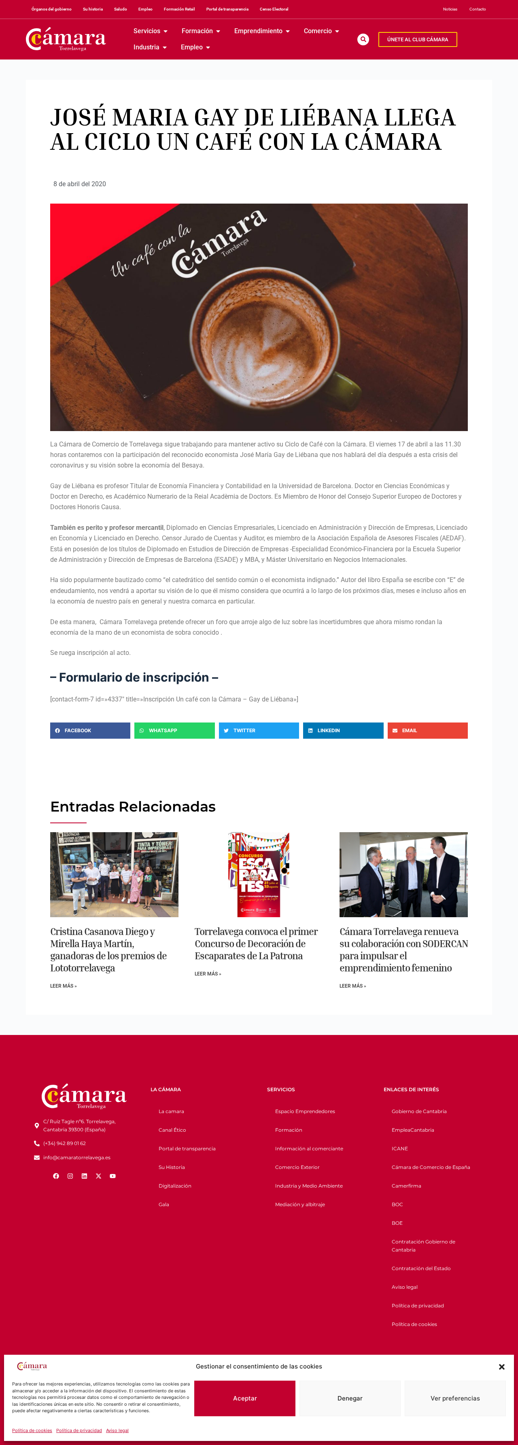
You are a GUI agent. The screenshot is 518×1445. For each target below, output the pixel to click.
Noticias (450, 9)
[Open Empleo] (208, 47)
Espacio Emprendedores (305, 1111)
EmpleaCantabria (413, 1130)
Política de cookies (32, 1430)
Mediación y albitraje (300, 1204)
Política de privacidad (79, 1430)
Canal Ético (172, 1130)
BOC (397, 1204)
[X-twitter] (98, 1176)
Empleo (145, 9)
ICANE (400, 1148)
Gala (164, 1204)
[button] (502, 1367)
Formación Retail (179, 9)
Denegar (350, 1398)
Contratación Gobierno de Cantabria (423, 1246)
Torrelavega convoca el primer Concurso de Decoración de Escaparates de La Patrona (256, 943)
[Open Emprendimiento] (287, 31)
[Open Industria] (164, 47)
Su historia (93, 9)
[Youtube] (112, 1176)
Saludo (120, 9)
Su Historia (172, 1167)
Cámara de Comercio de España (431, 1167)
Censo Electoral (274, 9)
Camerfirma (406, 1186)
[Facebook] (56, 1176)
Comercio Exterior (297, 1167)
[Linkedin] (84, 1176)
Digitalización (175, 1186)
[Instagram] (70, 1176)
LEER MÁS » (63, 986)
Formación (288, 1130)
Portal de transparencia (227, 9)
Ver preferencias (455, 1398)
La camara (171, 1111)
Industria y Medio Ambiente (309, 1186)
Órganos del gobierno (52, 9)
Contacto (477, 9)
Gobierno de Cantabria (419, 1111)
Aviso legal (117, 1430)
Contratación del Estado (421, 1268)
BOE (397, 1223)
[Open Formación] (218, 31)
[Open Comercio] (337, 31)
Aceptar (245, 1398)
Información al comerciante (309, 1148)
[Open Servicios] (165, 31)
